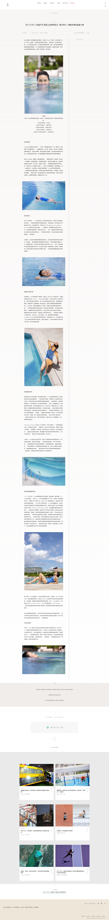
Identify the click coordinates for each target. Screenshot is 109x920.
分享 (88, 32)
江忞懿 (61, 727)
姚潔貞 (61, 832)
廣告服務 (98, 916)
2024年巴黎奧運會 (63, 874)
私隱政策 (88, 916)
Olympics (58, 727)
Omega (26, 834)
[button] (79, 32)
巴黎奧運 (58, 832)
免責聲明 (93, 916)
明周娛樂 (83, 916)
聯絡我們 (103, 916)
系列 (54, 21)
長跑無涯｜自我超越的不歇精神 (65, 830)
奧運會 (51, 727)
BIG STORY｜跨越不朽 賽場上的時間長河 (42, 25)
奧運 (54, 727)
